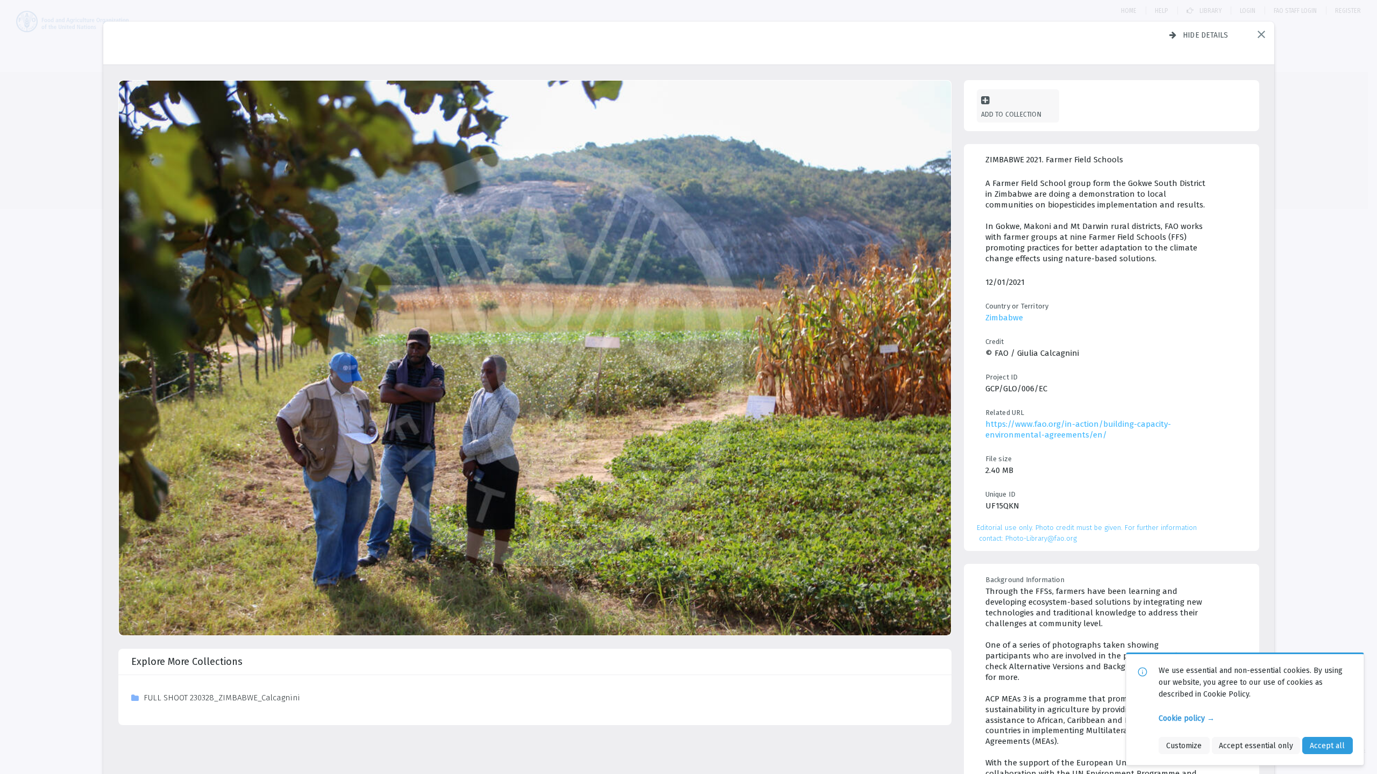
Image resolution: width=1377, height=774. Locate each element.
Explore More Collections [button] (187, 662)
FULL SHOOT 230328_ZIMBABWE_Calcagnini (222, 698)
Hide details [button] (1206, 35)
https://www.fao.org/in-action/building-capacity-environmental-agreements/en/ (1078, 429)
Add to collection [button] (1011, 114)
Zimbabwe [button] (1004, 317)
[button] (1261, 34)
